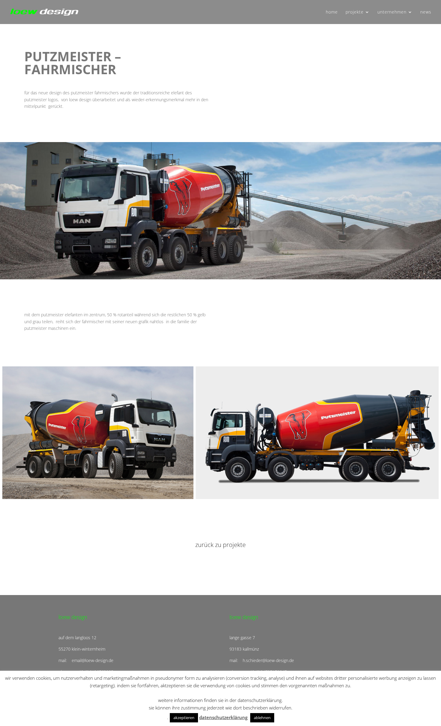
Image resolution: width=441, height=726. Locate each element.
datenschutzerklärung (223, 717)
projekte (355, 12)
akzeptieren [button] (183, 717)
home (332, 12)
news (425, 12)
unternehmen (391, 12)
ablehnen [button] (262, 717)
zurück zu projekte (220, 545)
